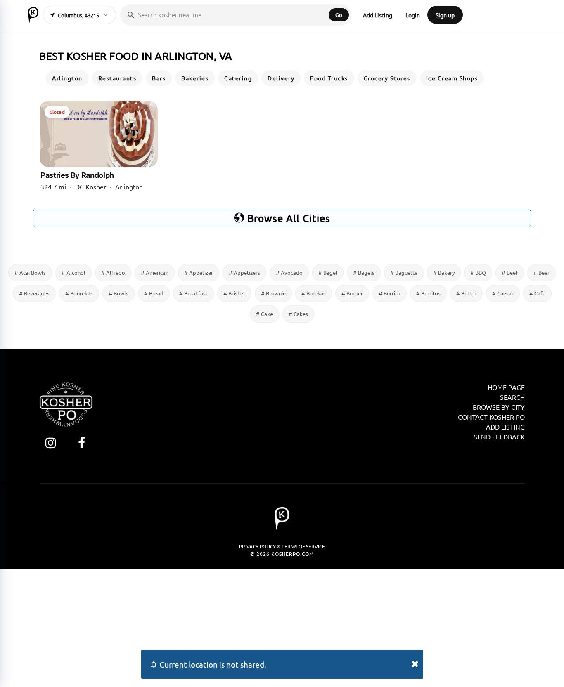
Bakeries (195, 78)
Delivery (281, 78)
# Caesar (503, 293)
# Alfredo (113, 272)
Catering (238, 78)
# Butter (466, 293)
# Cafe (537, 293)
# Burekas (313, 293)
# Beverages (34, 293)
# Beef (510, 272)
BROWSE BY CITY (499, 407)
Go (338, 14)
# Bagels (363, 272)
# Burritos (428, 293)
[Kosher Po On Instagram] (50, 442)
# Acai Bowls (30, 272)
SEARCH (512, 397)
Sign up (445, 15)
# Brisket (234, 293)
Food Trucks (329, 78)
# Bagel (327, 272)
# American (154, 272)
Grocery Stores (387, 78)
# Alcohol (73, 272)
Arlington (67, 78)
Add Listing (377, 15)
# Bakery (444, 272)
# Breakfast (193, 293)
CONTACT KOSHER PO (491, 417)
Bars (159, 78)
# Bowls (118, 293)
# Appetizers (244, 272)
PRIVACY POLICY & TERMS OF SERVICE (282, 546)
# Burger (352, 293)
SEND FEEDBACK (499, 436)
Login (412, 15)
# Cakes (298, 313)
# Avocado (289, 272)
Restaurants (117, 78)
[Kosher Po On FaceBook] (81, 442)
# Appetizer (198, 272)
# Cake (264, 313)
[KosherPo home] (33, 15)
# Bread (154, 293)
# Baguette (403, 272)
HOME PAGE (506, 387)
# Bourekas (79, 293)
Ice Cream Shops (452, 78)
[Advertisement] (282, 627)
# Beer (541, 272)
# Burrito (389, 293)
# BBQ (478, 272)
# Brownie (273, 293)
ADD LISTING (505, 427)
